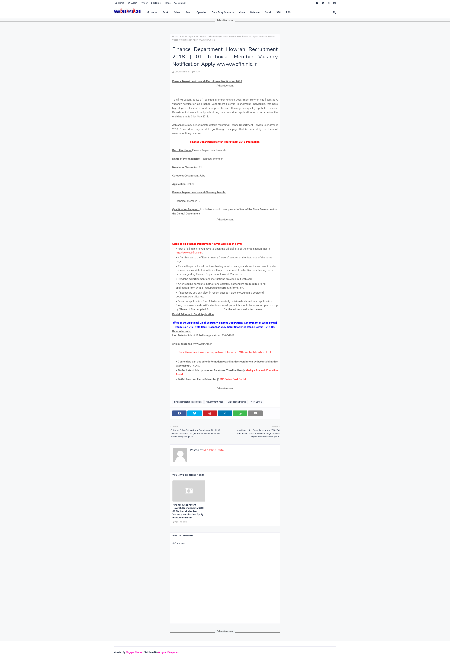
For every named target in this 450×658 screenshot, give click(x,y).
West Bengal (256, 402)
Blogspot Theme (134, 652)
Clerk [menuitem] (242, 12)
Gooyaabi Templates (168, 652)
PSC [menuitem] (288, 12)
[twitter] (323, 3)
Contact (181, 3)
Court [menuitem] (268, 12)
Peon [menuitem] (188, 12)
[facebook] (317, 3)
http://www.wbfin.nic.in (189, 252)
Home (121, 3)
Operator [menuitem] (202, 12)
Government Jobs (214, 402)
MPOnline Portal (182, 71)
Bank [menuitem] (165, 12)
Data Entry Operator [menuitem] (223, 12)
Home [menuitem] (154, 12)
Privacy (144, 3)
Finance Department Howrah (193, 36)
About (134, 3)
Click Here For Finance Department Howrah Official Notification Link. (225, 352)
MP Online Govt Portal (233, 379)
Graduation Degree (237, 402)
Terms (168, 3)
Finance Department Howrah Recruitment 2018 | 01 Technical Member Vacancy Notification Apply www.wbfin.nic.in (188, 511)
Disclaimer (156, 3)
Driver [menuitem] (176, 12)
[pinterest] (334, 3)
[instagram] (329, 3)
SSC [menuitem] (278, 12)
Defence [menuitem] (255, 12)
